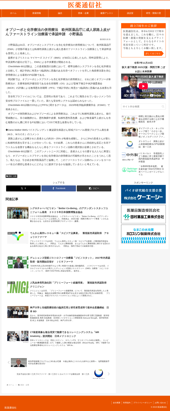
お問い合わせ (160, 403)
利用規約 (127, 403)
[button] (94, 188)
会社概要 (116, 403)
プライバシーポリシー (142, 403)
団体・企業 (12, 176)
